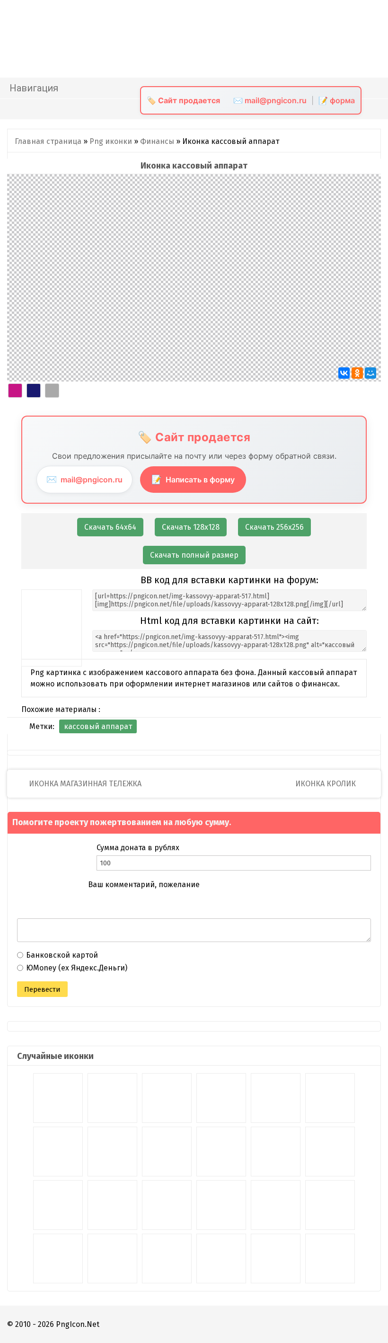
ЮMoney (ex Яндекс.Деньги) (76, 967)
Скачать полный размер (194, 555)
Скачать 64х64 (110, 527)
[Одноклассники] (357, 373)
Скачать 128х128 (191, 527)
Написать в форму (193, 479)
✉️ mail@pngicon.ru (270, 100)
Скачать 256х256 (274, 527)
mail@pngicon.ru (84, 479)
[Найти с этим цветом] (15, 390)
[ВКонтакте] (344, 373)
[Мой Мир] (370, 373)
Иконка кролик (326, 783)
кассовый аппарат (98, 726)
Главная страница (48, 141)
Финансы (157, 141)
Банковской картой (62, 955)
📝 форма (336, 100)
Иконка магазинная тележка (84, 783)
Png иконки (110, 141)
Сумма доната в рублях (138, 847)
